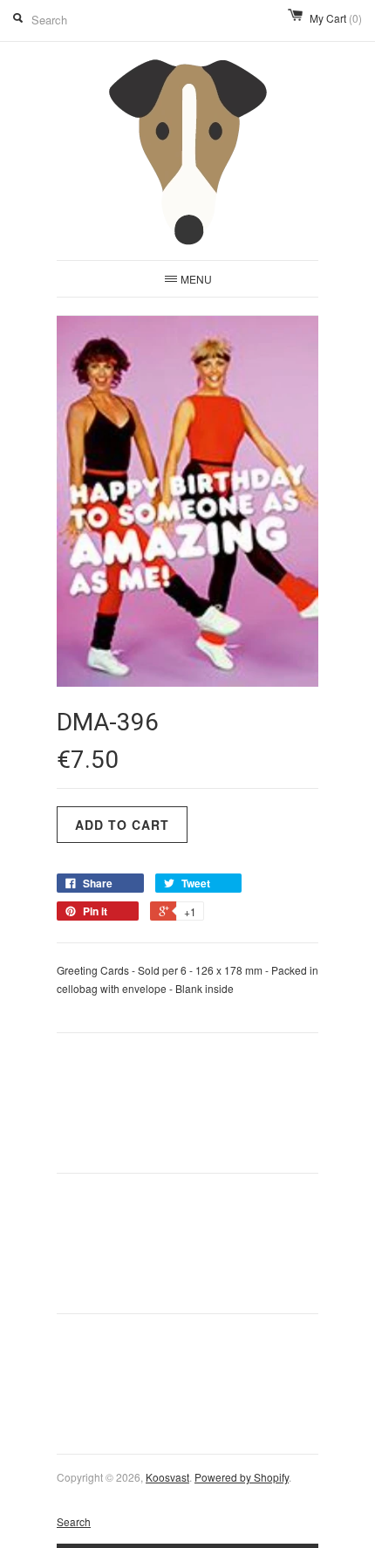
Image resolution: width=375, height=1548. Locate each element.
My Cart (336, 17)
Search (74, 1521)
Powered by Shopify (241, 1476)
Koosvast (167, 1476)
